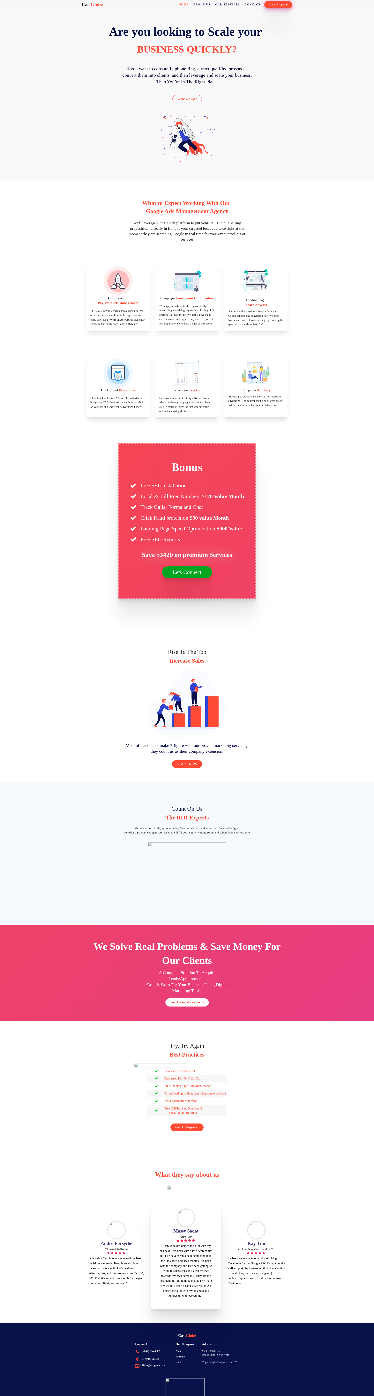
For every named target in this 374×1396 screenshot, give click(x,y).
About (179, 1351)
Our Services (227, 4)
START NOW (187, 764)
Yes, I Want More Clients (187, 1002)
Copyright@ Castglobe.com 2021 (220, 1362)
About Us (201, 4)
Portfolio (180, 1356)
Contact (253, 4)
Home (184, 4)
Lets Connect (187, 572)
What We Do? (187, 99)
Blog (178, 1361)
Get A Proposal (278, 4)
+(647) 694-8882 (151, 1351)
